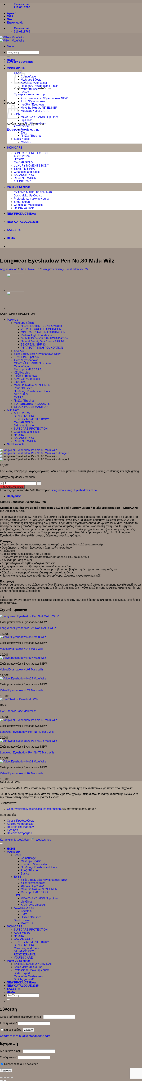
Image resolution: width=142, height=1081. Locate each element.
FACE (17, 854)
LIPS (17, 895)
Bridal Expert (22, 201)
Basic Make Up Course (28, 195)
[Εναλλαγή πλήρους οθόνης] (4, 1077)
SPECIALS (21, 394)
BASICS (19, 350)
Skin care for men (24, 425)
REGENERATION (25, 178)
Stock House (22, 138)
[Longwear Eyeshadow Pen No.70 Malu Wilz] (15, 307)
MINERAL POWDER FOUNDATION (43, 332)
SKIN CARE (15, 147)
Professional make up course (32, 198)
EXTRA (18, 397)
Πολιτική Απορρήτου (19, 833)
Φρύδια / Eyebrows (32, 104)
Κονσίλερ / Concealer (34, 82)
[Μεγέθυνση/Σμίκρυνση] (1, 1077)
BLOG (11, 238)
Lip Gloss (26, 120)
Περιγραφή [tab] (14, 496)
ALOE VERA (22, 156)
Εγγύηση (12, 830)
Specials (26, 129)
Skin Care (13, 409)
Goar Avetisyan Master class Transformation (34, 808)
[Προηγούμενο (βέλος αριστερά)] (1, 1080)
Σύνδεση (28, 1030)
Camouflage (28, 76)
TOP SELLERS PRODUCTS (32, 403)
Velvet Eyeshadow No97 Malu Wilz (21, 669)
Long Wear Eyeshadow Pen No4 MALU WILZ (28, 628)
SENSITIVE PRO (24, 168)
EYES (17, 95)
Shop (22, 269)
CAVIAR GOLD (23, 162)
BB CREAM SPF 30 (33, 344)
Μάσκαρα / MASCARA (34, 110)
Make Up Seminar (18, 186)
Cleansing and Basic (26, 171)
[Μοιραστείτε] (8, 1077)
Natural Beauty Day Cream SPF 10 (42, 341)
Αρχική (11, 13)
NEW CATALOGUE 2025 (23, 221)
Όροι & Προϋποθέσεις (20, 820)
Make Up (33, 269)
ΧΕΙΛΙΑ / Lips (22, 372)
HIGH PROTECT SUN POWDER (41, 325)
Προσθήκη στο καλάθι (12, 487)
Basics (25, 92)
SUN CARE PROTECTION (31, 153)
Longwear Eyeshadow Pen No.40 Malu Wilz (27, 731)
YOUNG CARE (23, 181)
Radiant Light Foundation (36, 335)
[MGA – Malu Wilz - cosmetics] (12, 39)
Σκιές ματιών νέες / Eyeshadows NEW (44, 98)
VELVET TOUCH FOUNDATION (41, 329)
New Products (15, 444)
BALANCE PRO (24, 174)
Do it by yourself (24, 207)
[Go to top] (1, 843)
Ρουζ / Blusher (30, 89)
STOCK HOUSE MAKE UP (31, 406)
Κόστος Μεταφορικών (20, 823)
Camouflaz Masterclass (28, 204)
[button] (10, 46)
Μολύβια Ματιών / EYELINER (39, 107)
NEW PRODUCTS (18, 213)
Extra (24, 132)
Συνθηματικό (8, 1023)
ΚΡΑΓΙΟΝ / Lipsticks (33, 123)
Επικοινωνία (15, 22)
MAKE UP (13, 67)
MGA (10, 16)
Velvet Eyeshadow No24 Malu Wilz (21, 690)
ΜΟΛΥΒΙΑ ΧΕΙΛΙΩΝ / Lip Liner (39, 117)
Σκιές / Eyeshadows (33, 101)
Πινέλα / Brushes (31, 135)
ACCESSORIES (24, 126)
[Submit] (8, 999)
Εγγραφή (6, 1070)
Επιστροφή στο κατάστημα (30, 94)
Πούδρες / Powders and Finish (39, 85)
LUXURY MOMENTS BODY (31, 165)
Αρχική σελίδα (8, 269)
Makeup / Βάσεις (31, 79)
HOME (11, 59)
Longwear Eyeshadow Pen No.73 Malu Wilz (27, 752)
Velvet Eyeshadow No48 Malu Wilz (21, 648)
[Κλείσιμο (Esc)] (11, 1077)
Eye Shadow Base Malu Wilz (18, 711)
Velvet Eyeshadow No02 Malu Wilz (21, 773)
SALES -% (13, 229)
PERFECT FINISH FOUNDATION (42, 347)
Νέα (9, 19)
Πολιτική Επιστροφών (20, 826)
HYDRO (19, 159)
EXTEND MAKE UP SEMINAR (33, 192)
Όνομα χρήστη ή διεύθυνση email (21, 1016)
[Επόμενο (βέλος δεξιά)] (4, 1080)
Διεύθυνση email (11, 1051)
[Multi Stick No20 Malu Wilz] (15, 289)
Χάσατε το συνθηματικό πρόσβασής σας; (25, 1035)
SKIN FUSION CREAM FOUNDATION (45, 338)
